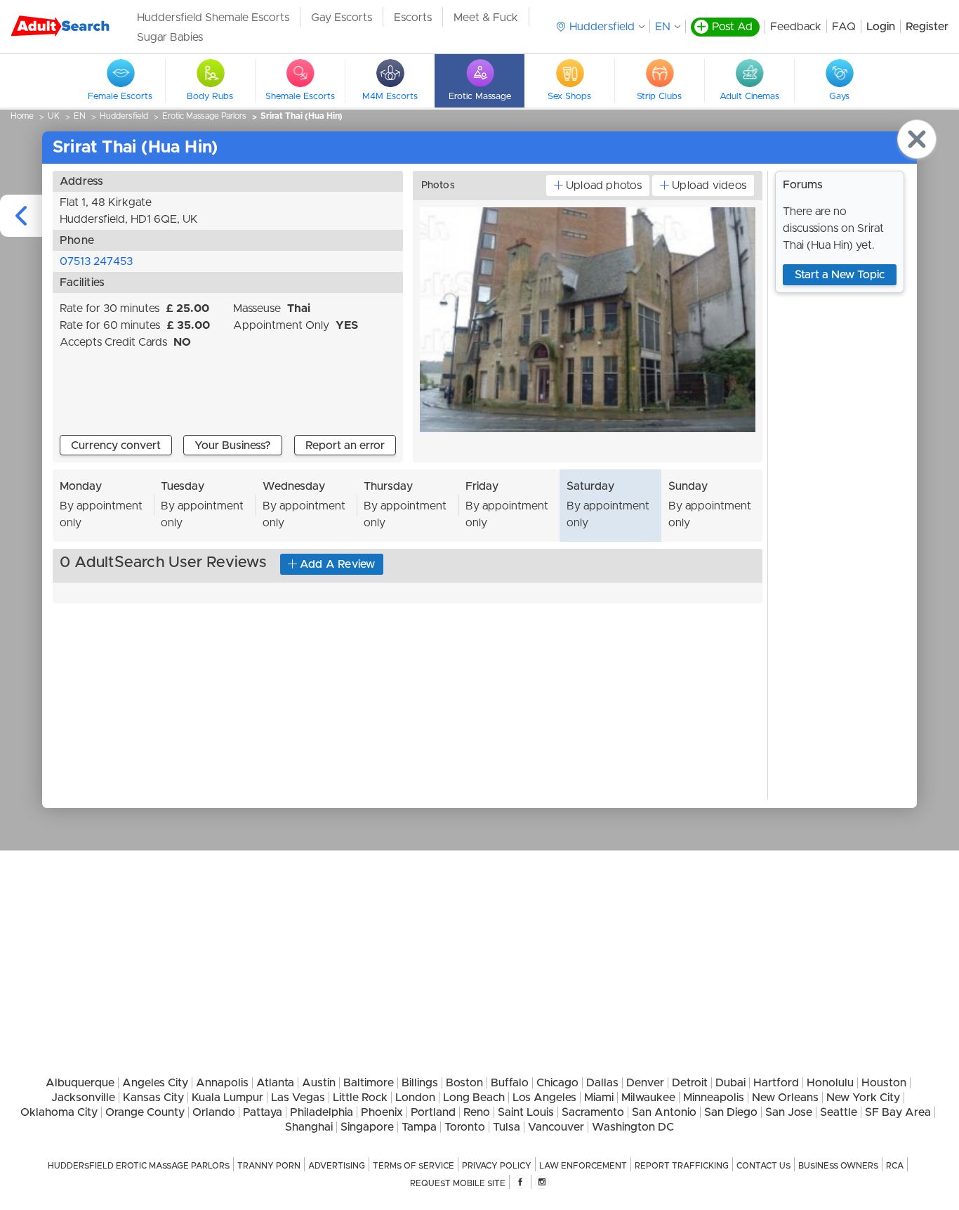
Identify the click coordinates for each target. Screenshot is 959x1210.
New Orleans (785, 1097)
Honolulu (830, 1082)
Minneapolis (713, 1097)
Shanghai (309, 1127)
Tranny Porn (268, 1166)
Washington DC (633, 1127)
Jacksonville (83, 1097)
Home (22, 116)
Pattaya (262, 1112)
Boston (464, 1082)
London (415, 1097)
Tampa (419, 1127)
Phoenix (382, 1112)
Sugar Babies (170, 37)
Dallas (602, 1082)
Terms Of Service (413, 1166)
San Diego (731, 1112)
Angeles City (155, 1082)
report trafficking (682, 1166)
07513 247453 (96, 261)
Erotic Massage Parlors (204, 116)
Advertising (336, 1166)
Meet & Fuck (486, 17)
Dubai (730, 1082)
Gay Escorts (341, 17)
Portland (433, 1112)
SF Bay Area (898, 1112)
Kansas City (153, 1097)
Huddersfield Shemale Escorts (213, 17)
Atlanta (275, 1082)
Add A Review (338, 564)
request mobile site (457, 1183)
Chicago (557, 1082)
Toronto (464, 1127)
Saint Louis (526, 1112)
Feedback (795, 26)
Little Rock (360, 1097)
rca (895, 1166)
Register (927, 26)
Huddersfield (124, 116)
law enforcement (583, 1166)
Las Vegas (298, 1097)
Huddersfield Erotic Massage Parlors (139, 1166)
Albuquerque (80, 1082)
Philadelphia (321, 1112)
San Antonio (664, 1112)
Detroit (690, 1082)
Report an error (345, 445)
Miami (599, 1097)
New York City (863, 1097)
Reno (476, 1112)
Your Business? (232, 445)
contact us (763, 1166)
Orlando (213, 1112)
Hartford (776, 1082)
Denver (645, 1082)
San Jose (788, 1112)
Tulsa (506, 1127)
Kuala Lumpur (227, 1097)
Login (880, 26)
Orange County (145, 1112)
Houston (883, 1082)
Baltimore (368, 1082)
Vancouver (556, 1127)
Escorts (413, 17)
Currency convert (116, 445)
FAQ (844, 26)
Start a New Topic (840, 274)
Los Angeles (544, 1097)
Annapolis (222, 1082)
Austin (319, 1082)
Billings (420, 1082)
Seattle (838, 1112)
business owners (838, 1166)
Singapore (367, 1127)
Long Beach (474, 1097)
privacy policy (496, 1166)
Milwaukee (648, 1097)
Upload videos (709, 185)
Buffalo (510, 1082)
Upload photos (604, 185)
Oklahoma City (59, 1112)
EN (662, 26)
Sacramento (593, 1112)
